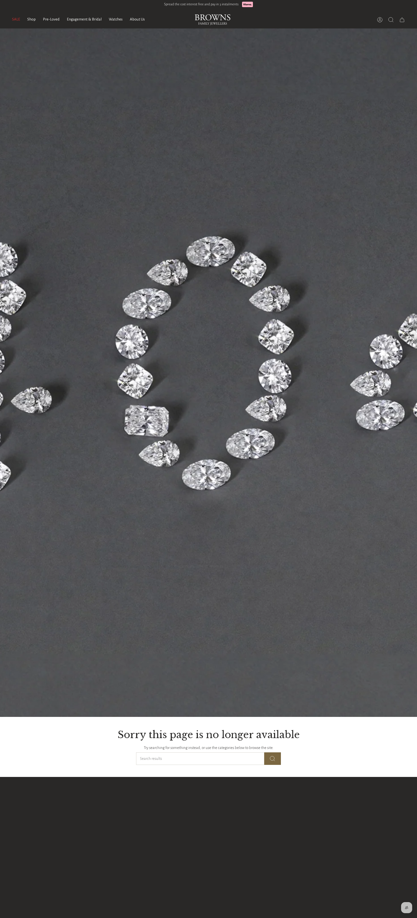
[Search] (272, 758)
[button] (31, 20)
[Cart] (402, 20)
